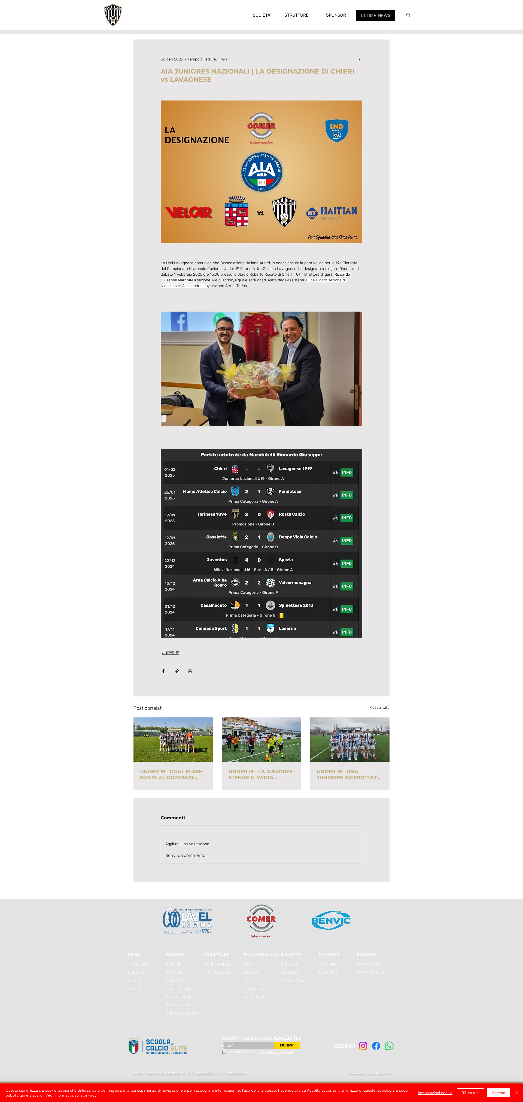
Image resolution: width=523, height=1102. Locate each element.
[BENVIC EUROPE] (331, 921)
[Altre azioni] (359, 59)
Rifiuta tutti (470, 1092)
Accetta (498, 1092)
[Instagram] (363, 1045)
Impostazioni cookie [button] (435, 1092)
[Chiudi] (516, 1093)
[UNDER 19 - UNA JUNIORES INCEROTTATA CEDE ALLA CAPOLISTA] (350, 739)
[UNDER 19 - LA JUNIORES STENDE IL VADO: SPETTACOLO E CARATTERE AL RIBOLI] (261, 739)
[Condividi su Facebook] (163, 671)
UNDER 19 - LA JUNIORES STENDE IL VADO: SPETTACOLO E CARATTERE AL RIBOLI (261, 775)
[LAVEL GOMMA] (187, 921)
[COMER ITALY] (261, 921)
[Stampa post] (190, 671)
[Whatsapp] (389, 1045)
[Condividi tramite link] (176, 671)
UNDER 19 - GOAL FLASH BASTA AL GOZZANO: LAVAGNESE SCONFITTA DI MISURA (171, 775)
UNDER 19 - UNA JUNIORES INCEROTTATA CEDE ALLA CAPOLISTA (348, 775)
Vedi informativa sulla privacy (70, 1095)
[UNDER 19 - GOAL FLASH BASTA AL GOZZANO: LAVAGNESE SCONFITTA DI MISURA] (173, 739)
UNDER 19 (170, 652)
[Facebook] (376, 1045)
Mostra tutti (379, 707)
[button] (256, 15)
